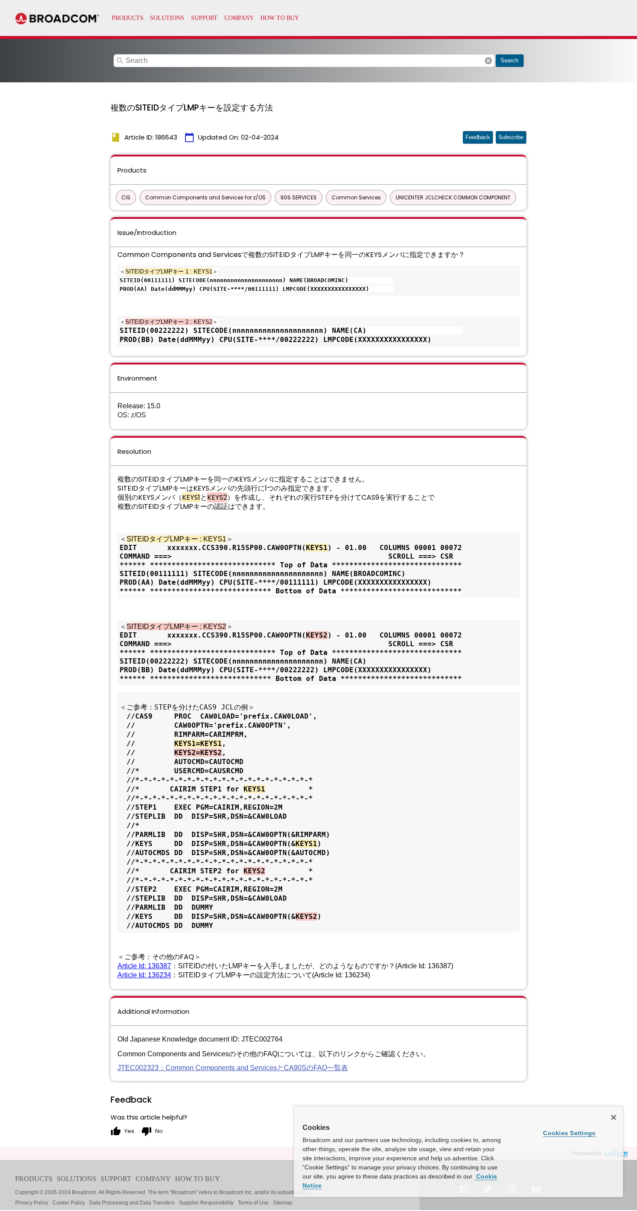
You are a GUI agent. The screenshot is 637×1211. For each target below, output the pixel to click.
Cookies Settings (569, 1133)
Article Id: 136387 (144, 966)
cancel (488, 60)
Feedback (477, 137)
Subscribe (510, 137)
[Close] (613, 1117)
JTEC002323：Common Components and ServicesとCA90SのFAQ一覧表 (232, 1067)
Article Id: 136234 (144, 975)
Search (509, 60)
